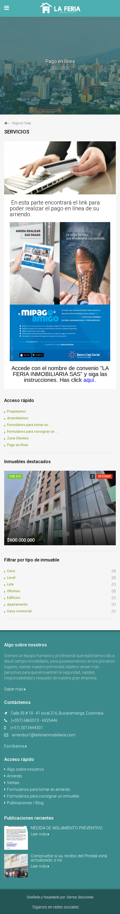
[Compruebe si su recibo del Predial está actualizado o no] (16, 866)
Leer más (39, 834)
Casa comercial (19, 611)
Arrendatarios (17, 418)
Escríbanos (14, 746)
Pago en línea (17, 445)
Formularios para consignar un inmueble (43, 796)
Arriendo (14, 776)
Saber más (14, 689)
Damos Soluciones (80, 897)
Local (11, 578)
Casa (11, 571)
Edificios (13, 598)
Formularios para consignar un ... (32, 432)
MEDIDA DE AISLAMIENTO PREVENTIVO (66, 827)
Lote (10, 584)
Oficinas (13, 591)
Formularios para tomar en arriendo (38, 789)
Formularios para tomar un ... (29, 425)
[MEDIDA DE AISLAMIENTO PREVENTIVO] (16, 838)
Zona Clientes (18, 438)
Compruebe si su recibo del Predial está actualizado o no (69, 858)
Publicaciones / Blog (25, 803)
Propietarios (16, 411)
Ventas (13, 782)
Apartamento (17, 604)
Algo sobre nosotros (25, 769)
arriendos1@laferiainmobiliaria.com (43, 735)
